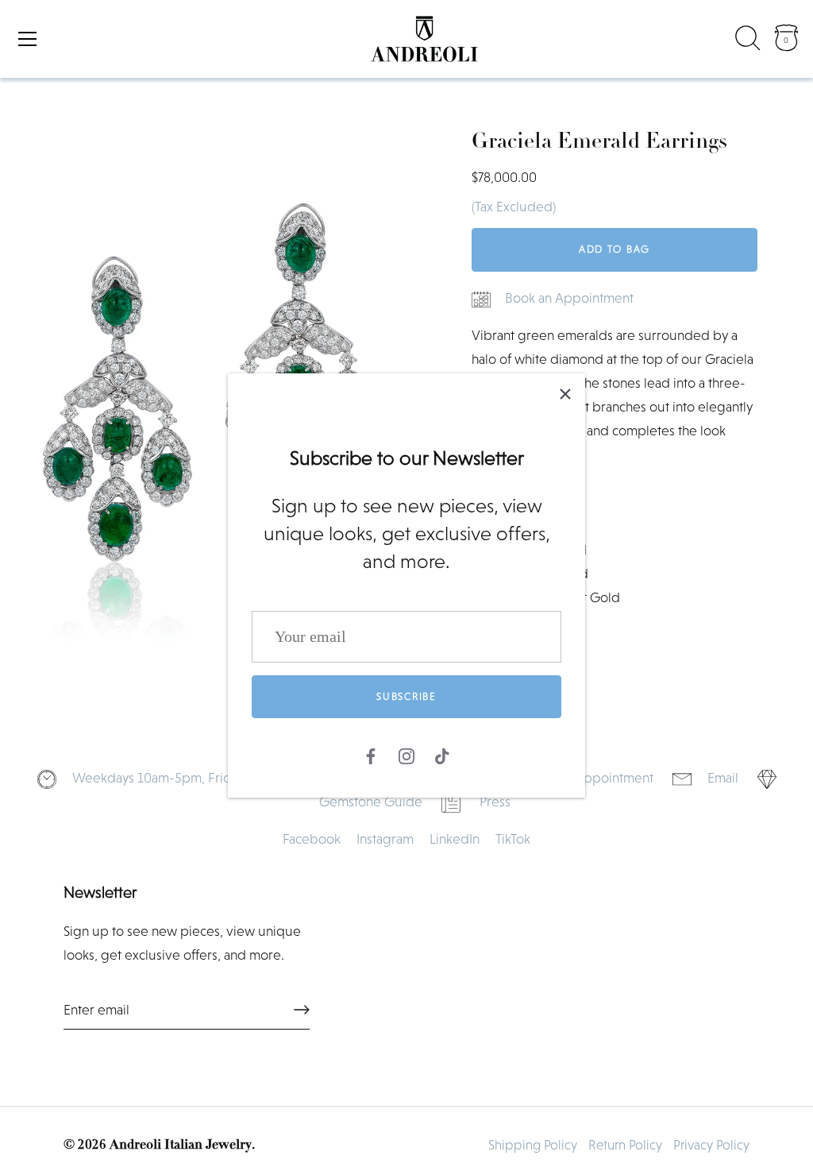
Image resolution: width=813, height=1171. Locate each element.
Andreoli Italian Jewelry (181, 1145)
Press (495, 802)
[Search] (747, 41)
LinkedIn (455, 839)
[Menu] (27, 38)
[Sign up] (302, 1010)
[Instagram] (406, 754)
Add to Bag (614, 249)
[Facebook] (371, 754)
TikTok (512, 839)
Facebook (312, 839)
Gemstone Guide (370, 802)
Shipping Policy (532, 1145)
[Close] (565, 393)
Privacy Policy (711, 1145)
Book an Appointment (569, 298)
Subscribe (406, 696)
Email (722, 778)
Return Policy (625, 1145)
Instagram (385, 839)
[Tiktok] (442, 754)
